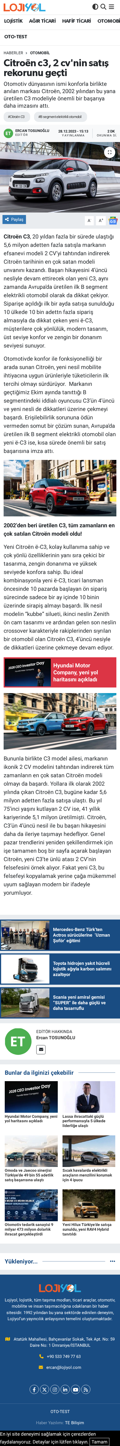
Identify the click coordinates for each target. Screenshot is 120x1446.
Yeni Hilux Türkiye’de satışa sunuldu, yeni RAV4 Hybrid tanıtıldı (87, 1229)
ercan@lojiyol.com (63, 1367)
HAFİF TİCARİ (76, 21)
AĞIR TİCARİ (42, 21)
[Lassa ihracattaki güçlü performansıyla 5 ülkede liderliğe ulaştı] (89, 1096)
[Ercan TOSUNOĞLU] (18, 1041)
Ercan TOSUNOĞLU (55, 1037)
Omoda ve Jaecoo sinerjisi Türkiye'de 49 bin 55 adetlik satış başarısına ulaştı (29, 1175)
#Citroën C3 (16, 117)
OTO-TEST (15, 36)
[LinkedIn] (65, 1389)
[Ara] (103, 7)
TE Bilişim (74, 1422)
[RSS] (85, 1389)
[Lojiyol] (24, 7)
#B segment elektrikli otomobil (59, 117)
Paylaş (17, 219)
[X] (44, 1389)
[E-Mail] (40, 1049)
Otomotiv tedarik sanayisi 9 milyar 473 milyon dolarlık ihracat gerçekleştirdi (29, 1229)
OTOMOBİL (40, 53)
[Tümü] (112, 1261)
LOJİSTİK (13, 21)
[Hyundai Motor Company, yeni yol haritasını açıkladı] (31, 1096)
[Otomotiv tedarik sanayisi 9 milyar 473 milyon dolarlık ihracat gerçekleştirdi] (31, 1205)
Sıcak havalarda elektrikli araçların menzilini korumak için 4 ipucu (87, 1175)
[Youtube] (75, 1389)
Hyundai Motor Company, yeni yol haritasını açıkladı (31, 1118)
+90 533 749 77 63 (64, 1356)
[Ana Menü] (111, 7)
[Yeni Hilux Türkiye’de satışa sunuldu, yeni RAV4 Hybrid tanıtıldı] (89, 1205)
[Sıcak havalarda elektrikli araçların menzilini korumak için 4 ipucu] (89, 1151)
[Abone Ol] (113, 220)
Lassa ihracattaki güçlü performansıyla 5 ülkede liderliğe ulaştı (84, 1121)
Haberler (13, 53)
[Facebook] (34, 1389)
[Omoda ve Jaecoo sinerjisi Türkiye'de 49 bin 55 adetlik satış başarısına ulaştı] (31, 1151)
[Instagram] (54, 1389)
